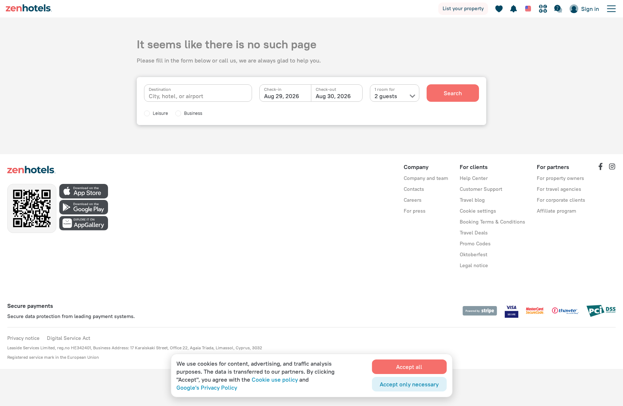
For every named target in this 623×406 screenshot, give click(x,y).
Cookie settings (478, 211)
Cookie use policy (275, 379)
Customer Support (481, 189)
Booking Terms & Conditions (492, 221)
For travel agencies (559, 189)
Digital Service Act (68, 338)
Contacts (414, 189)
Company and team (426, 178)
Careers (413, 200)
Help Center (474, 178)
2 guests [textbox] (386, 96)
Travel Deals (474, 232)
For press (415, 211)
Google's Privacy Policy (206, 387)
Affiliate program (556, 211)
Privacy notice (23, 338)
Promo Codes (475, 243)
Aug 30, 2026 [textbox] (333, 96)
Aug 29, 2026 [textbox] (281, 96)
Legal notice (474, 265)
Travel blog (472, 200)
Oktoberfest (473, 254)
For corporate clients (561, 200)
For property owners (560, 178)
